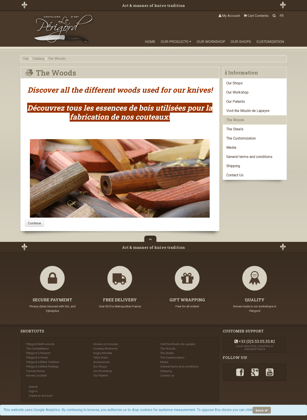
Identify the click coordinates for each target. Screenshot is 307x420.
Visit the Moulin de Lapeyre (247, 111)
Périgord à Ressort (38, 353)
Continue (34, 223)
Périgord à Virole (37, 357)
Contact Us (234, 175)
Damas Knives (35, 371)
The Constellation (37, 348)
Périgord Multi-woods (40, 344)
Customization (270, 41)
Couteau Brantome (105, 348)
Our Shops (241, 41)
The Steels (234, 129)
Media (231, 147)
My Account (230, 16)
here (260, 410)
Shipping (233, 166)
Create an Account (41, 395)
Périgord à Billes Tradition (42, 362)
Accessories (101, 362)
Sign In (33, 391)
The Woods (235, 120)
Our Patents (235, 101)
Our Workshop (211, 41)
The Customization (241, 138)
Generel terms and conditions (249, 157)
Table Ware (100, 357)
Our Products (175, 41)
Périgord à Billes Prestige (42, 366)
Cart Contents (258, 16)
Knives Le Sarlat (36, 375)
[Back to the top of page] (150, 239)
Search (33, 386)
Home (150, 41)
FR (282, 16)
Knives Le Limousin (105, 344)
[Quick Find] (274, 15)
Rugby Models (102, 353)
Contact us (167, 375)
